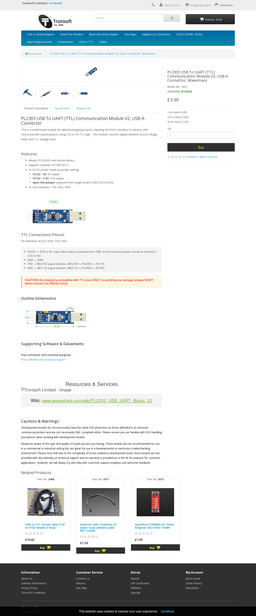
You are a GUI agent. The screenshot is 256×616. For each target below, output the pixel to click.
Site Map (81, 588)
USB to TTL (86, 42)
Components (65, 42)
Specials (136, 592)
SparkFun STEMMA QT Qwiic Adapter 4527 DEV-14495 (154, 525)
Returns (80, 583)
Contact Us (83, 578)
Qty (169, 128)
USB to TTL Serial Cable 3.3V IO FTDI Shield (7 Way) (45, 525)
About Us (26, 578)
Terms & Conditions (33, 592)
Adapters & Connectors (156, 34)
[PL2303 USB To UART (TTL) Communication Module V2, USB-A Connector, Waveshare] (28, 93)
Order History (194, 583)
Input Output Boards (39, 42)
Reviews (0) (83, 108)
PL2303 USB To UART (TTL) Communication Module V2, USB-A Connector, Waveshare (103, 53)
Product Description (36, 108)
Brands (135, 578)
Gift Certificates (140, 583)
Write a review (208, 157)
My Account (193, 578)
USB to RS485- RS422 (189, 34)
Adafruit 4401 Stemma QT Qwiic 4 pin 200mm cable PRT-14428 (98, 527)
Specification (62, 108)
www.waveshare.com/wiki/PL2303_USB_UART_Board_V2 (97, 400)
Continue (167, 611)
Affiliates (136, 588)
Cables (103, 42)
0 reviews (192, 157)
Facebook (55, 3)
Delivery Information (33, 583)
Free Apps (130, 34)
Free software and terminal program (43, 359)
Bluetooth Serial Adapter (104, 34)
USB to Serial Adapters (41, 34)
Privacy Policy (29, 588)
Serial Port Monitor (71, 34)
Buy (201, 147)
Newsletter (192, 588)
